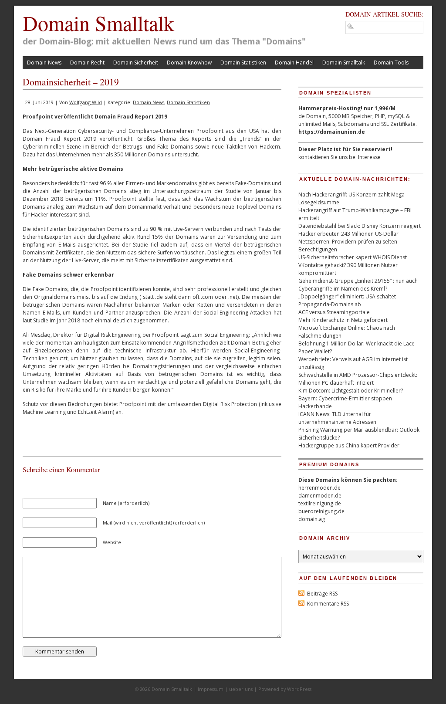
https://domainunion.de (331, 131)
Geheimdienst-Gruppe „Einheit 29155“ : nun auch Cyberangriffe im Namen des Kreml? (358, 284)
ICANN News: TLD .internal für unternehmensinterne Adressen (337, 418)
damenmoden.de (319, 495)
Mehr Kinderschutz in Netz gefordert (343, 320)
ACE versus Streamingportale (334, 312)
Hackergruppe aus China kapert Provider (348, 445)
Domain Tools (391, 62)
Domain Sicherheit (135, 62)
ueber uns (241, 689)
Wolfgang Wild (85, 102)
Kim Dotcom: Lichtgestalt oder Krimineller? (350, 390)
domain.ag (311, 519)
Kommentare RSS (328, 603)
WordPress (299, 689)
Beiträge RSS (322, 593)
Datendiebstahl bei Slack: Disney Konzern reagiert (359, 226)
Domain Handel (294, 62)
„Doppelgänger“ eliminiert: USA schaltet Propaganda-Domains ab (347, 300)
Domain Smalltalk (98, 23)
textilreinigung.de (319, 503)
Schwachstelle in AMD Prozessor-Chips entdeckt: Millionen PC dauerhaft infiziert (357, 378)
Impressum (210, 689)
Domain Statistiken (243, 62)
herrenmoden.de (319, 487)
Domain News (44, 62)
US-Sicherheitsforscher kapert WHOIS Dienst (352, 257)
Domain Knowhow (189, 62)
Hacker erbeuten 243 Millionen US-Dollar (348, 233)
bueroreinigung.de (321, 511)
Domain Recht (87, 62)
